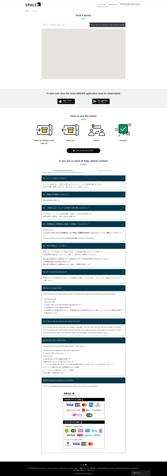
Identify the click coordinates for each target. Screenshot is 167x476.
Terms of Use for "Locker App (57, 468)
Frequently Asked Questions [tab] (63, 170)
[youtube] (86, 465)
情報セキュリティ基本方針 (88, 468)
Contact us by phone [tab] (105, 170)
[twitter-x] (83, 465)
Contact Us (90, 470)
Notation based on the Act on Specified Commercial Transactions (118, 468)
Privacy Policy (73, 468)
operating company (79, 470)
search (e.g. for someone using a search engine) (107, 25)
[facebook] (81, 465)
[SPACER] (33, 4)
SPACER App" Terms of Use (37, 468)
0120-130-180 (72, 238)
